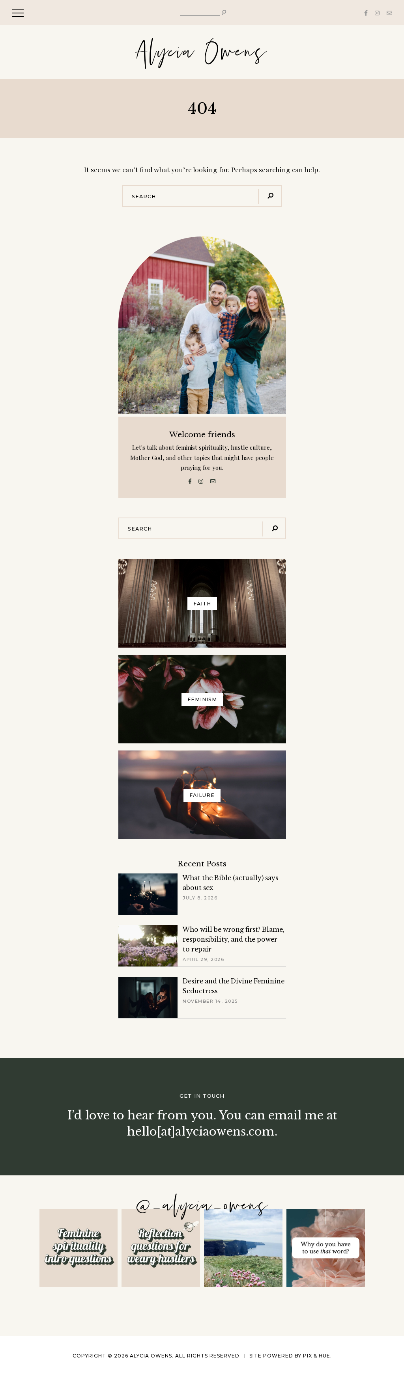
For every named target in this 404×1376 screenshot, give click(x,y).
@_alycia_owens (202, 1206)
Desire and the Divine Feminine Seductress (233, 986)
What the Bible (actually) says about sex (230, 883)
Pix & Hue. (317, 1356)
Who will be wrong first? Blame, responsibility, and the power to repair (233, 939)
